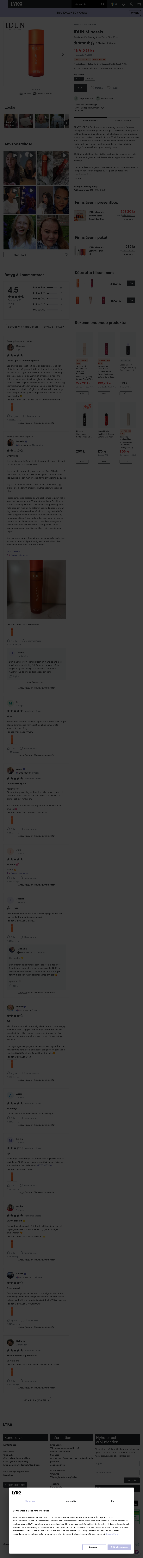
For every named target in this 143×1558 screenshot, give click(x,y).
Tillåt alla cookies (119, 1547)
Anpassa (93, 1547)
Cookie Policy (113, 1534)
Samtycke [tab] (30, 1501)
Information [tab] (71, 1501)
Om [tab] (112, 1501)
